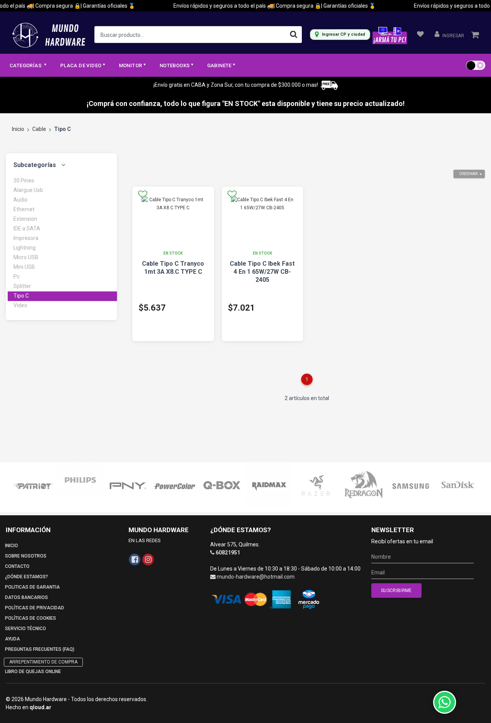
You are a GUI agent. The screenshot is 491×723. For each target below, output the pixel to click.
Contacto (17, 566)
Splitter (22, 286)
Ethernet (24, 209)
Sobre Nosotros (25, 556)
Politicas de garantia (32, 587)
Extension (25, 219)
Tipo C (21, 296)
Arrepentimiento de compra (43, 662)
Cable (39, 129)
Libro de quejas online (33, 671)
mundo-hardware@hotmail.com (256, 577)
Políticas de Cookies (30, 618)
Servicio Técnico (25, 628)
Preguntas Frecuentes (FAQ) (39, 649)
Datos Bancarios (26, 597)
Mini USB (24, 267)
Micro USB (25, 257)
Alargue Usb (28, 190)
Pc (16, 276)
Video (20, 305)
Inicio (18, 129)
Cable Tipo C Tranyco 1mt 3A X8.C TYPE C (173, 267)
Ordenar (468, 174)
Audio (20, 200)
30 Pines (23, 180)
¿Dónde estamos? (26, 576)
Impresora (25, 238)
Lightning (24, 248)
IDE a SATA (26, 228)
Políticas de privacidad (34, 607)
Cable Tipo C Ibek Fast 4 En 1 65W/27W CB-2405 (262, 271)
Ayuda (12, 639)
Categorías (26, 65)
